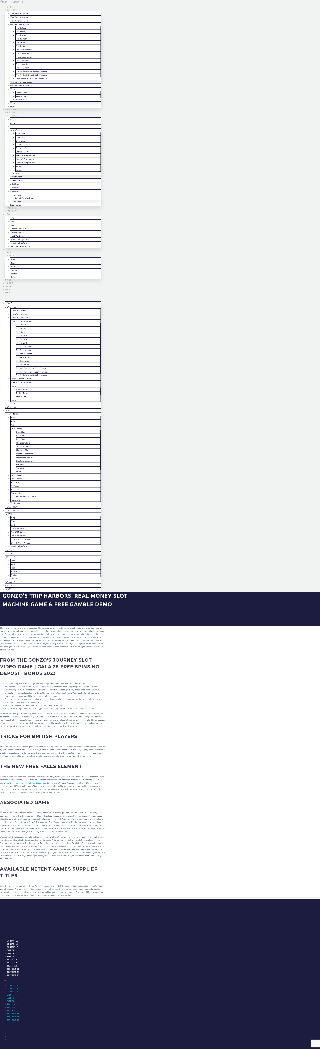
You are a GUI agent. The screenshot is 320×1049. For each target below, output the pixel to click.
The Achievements (24, 49)
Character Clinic (22, 144)
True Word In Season (19, 13)
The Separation (22, 60)
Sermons (19, 166)
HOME (8, 7)
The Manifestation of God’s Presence (31, 71)
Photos (13, 270)
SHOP (8, 286)
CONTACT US (12, 941)
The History (21, 28)
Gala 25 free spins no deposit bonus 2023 (22, 783)
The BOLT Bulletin (18, 228)
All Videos (14, 184)
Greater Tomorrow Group (21, 24)
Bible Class (20, 133)
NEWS (8, 214)
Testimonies (15, 195)
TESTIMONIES (13, 969)
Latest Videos (16, 130)
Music (12, 259)
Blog (12, 217)
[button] (50, 297)
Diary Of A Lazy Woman (20, 239)
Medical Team (22, 92)
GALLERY (9, 256)
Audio (12, 119)
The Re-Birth (21, 38)
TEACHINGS (11, 116)
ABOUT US (10, 10)
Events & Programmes (25, 155)
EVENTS (10, 950)
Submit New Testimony (25, 198)
